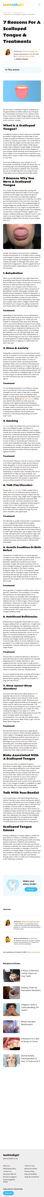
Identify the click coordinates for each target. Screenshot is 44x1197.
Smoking (6, 426)
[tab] (39, 5)
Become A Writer (31, 1169)
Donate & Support (10, 1177)
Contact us (7, 1171)
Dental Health (18, 13)
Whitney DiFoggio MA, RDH (30, 51)
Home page (7, 13)
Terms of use (29, 1166)
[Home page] (22, 1156)
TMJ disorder (16, 490)
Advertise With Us (9, 1174)
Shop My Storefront (32, 1177)
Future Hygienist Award (9, 1181)
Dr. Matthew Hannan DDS (25, 56)
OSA (35, 694)
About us (6, 1166)
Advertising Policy (9, 1169)
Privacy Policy (30, 1171)
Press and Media (31, 1174)
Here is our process (33, 952)
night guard (28, 399)
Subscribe (31, 889)
